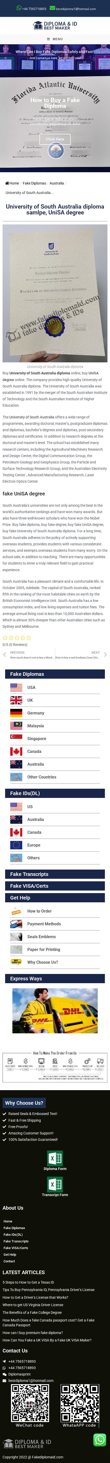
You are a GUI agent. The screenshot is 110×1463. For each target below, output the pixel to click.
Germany (35, 713)
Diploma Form (55, 1169)
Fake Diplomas (34, 183)
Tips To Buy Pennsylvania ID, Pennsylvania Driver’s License (48, 1290)
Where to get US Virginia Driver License (33, 1305)
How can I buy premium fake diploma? (33, 1333)
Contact (9, 1261)
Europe (33, 845)
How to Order (39, 911)
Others (33, 857)
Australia (57, 183)
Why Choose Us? (42, 962)
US (30, 806)
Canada (34, 751)
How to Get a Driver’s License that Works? (35, 1297)
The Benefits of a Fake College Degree (32, 1312)
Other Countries (41, 777)
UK (30, 700)
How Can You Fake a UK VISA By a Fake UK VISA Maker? (47, 1340)
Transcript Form (55, 1195)
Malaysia (35, 725)
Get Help (10, 1254)
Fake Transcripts (29, 874)
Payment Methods (44, 924)
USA (31, 687)
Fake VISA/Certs (29, 886)
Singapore (36, 738)
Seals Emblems (41, 936)
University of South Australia (31, 417)
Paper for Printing (43, 949)
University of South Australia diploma (39, 373)
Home (14, 183)
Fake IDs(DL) (25, 793)
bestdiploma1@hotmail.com (76, 9)
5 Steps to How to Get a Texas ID (28, 1282)
